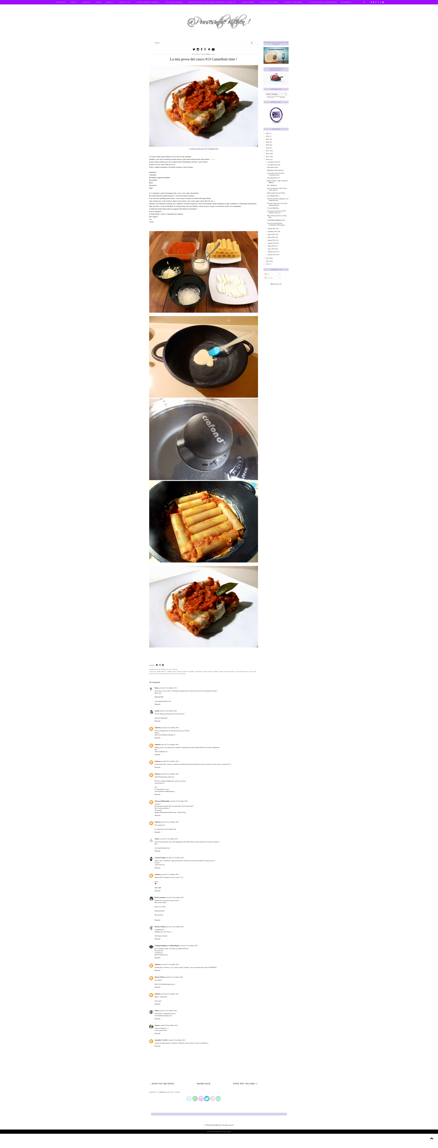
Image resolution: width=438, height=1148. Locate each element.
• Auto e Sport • (248, 2)
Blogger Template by (219, 1131)
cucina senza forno (210, 671)
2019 (267, 145)
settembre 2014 (272, 231)
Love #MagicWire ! (273, 196)
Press (98, 2)
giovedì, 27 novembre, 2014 (168, 688)
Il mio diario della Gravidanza (322, 2)
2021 (267, 139)
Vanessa (157, 1025)
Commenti (269, 278)
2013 (267, 258)
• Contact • (87, 2)
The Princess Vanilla (161, 936)
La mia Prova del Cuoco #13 (245, 671)
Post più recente (163, 1083)
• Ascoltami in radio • (269, 2)
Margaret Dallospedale (162, 801)
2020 (267, 142)
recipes (170, 673)
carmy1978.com (160, 865)
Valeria (157, 839)
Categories (346, 2)
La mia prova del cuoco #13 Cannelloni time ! (275, 174)
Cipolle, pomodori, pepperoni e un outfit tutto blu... (277, 199)
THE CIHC (158, 888)
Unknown (158, 727)
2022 (267, 136)
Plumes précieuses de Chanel (276, 193)
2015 (267, 156)
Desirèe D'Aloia (160, 977)
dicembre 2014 (272, 162)
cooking (191, 671)
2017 (267, 151)
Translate (282, 97)
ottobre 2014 (272, 228)
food (221, 671)
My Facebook (159, 915)
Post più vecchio (244, 1083)
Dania (157, 688)
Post (267, 274)
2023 (267, 133)
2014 (267, 159)
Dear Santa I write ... (273, 167)
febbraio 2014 (272, 252)
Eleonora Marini (160, 926)
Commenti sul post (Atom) (169, 1092)
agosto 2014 (271, 234)
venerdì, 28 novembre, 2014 (169, 1025)
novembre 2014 (272, 165)
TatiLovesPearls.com (161, 751)
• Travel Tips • (124, 2)
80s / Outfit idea (272, 185)
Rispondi (157, 704)
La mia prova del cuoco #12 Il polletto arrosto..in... (276, 212)
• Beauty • (109, 2)
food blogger (228, 671)
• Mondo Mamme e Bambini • (148, 2)
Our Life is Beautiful (161, 718)
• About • (74, 2)
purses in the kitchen (157, 673)
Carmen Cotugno (160, 857)
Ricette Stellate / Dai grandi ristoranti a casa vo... (212, 2)
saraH (157, 711)
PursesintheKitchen (215, 1125)
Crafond (212, 159)
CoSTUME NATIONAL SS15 (276, 220)
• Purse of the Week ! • (293, 2)
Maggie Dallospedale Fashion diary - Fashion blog (170, 812)
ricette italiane (179, 673)
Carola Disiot (182, 671)
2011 (267, 264)
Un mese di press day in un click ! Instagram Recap (277, 204)
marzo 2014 (271, 249)
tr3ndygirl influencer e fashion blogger (167, 945)
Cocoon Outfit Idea (273, 208)
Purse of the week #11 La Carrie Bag (277, 216)
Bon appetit (161, 671)
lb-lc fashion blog (170, 829)
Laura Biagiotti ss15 (273, 178)
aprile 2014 (271, 246)
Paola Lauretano (160, 897)
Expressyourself (159, 911)
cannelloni (171, 671)
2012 (267, 261)
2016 (267, 154)
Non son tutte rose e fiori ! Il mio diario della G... (277, 189)
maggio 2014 (272, 243)
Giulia (157, 1010)
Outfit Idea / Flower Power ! (275, 170)
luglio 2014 (271, 237)
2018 (267, 148)
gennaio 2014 (272, 254)
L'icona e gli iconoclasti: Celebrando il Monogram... (276, 224)
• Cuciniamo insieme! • (174, 2)
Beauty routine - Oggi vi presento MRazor (277, 181)
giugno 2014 (272, 240)
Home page (60, 2)
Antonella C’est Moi (161, 1040)
